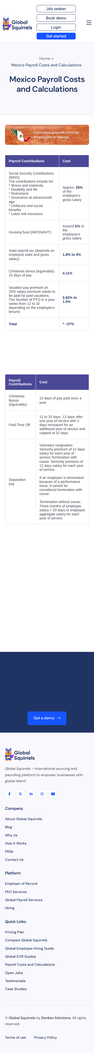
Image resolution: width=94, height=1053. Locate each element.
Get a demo (44, 718)
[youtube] (53, 793)
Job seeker (56, 8)
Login (56, 27)
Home (44, 58)
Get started (56, 36)
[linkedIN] (31, 793)
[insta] (42, 793)
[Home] (17, 24)
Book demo (56, 18)
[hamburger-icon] (88, 23)
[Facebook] (9, 793)
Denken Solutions (56, 1018)
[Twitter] (20, 793)
